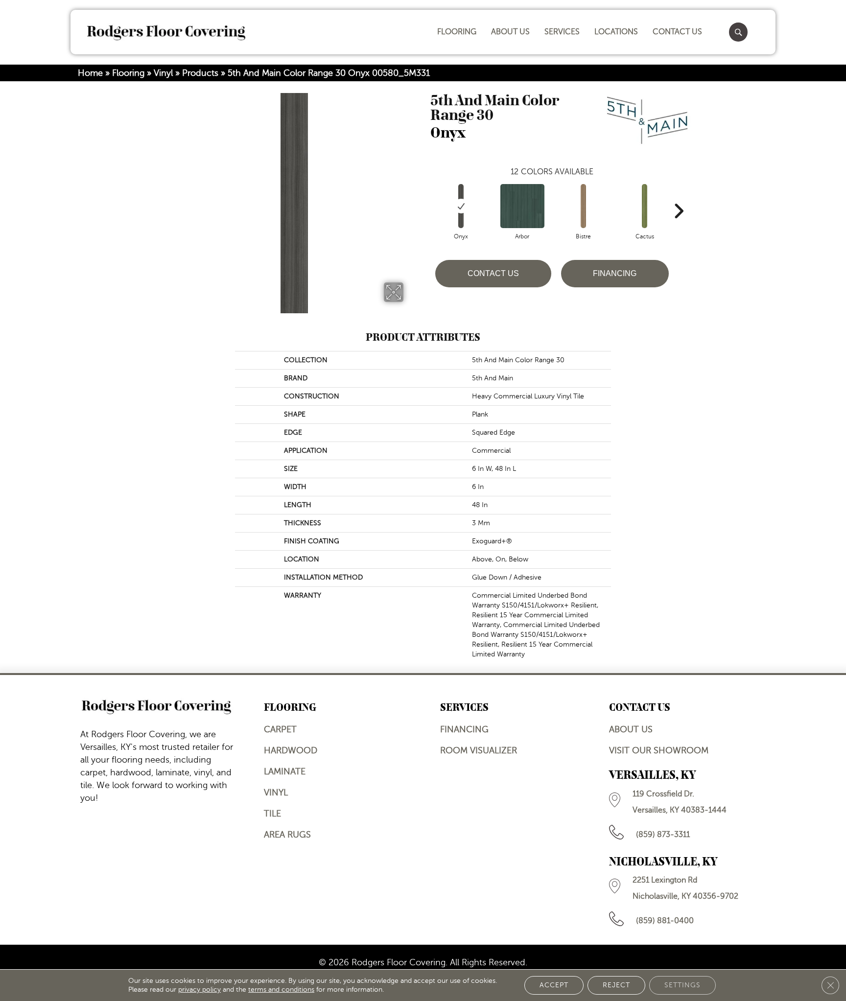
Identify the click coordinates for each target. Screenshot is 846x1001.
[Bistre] (583, 206)
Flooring (128, 73)
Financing (614, 273)
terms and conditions (281, 989)
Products (200, 73)
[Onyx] (461, 206)
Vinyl (163, 73)
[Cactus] (644, 206)
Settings (682, 985)
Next (678, 196)
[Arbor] (522, 206)
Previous (425, 196)
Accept (554, 985)
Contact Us (493, 273)
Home (90, 73)
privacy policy (199, 989)
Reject (616, 985)
